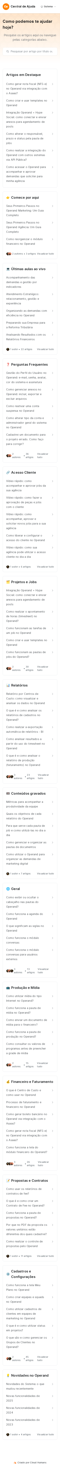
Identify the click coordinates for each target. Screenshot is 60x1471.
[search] (31, 51)
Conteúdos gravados (28, 793)
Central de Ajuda (23, 6)
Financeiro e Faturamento (32, 1082)
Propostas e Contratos (29, 1180)
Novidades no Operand (30, 1375)
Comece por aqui (25, 197)
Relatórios (19, 685)
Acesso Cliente (23, 472)
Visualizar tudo (45, 254)
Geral (15, 889)
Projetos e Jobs (24, 582)
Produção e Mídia (25, 988)
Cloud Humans (38, 1463)
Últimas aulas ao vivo (28, 269)
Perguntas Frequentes (29, 364)
